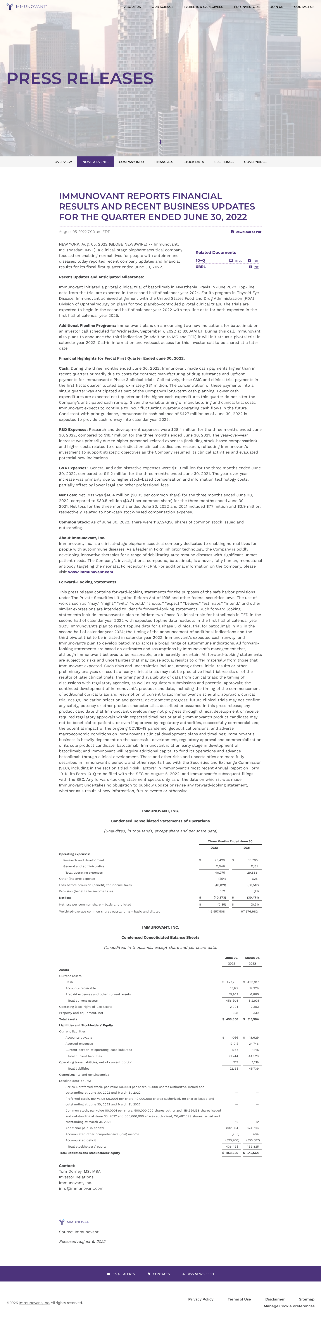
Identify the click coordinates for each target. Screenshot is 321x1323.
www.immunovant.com (90, 572)
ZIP (256, 267)
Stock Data (194, 162)
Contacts (161, 1274)
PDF (256, 260)
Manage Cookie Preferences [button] (289, 1306)
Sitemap (306, 1299)
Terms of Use (239, 1299)
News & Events (96, 162)
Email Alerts (124, 1274)
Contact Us (304, 7)
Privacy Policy (200, 1299)
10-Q (200, 260)
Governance (255, 162)
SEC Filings (224, 162)
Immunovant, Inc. (34, 1303)
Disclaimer (275, 1299)
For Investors (247, 7)
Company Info (131, 162)
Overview (63, 162)
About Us (132, 7)
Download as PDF (249, 232)
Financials (163, 162)
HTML (238, 260)
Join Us (277, 7)
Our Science (162, 7)
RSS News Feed (201, 1274)
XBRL (201, 266)
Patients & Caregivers (203, 7)
